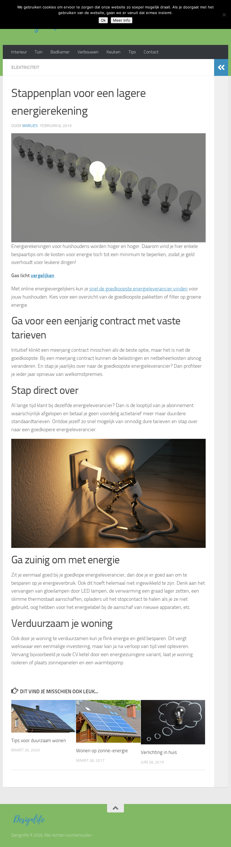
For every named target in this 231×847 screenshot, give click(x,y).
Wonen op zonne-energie (102, 750)
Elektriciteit (25, 67)
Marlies (30, 125)
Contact (151, 52)
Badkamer (60, 52)
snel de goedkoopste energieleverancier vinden (138, 289)
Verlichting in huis (159, 752)
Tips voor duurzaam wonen (38, 740)
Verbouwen (88, 52)
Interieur (19, 52)
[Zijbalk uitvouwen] (221, 67)
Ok (103, 20)
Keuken (113, 52)
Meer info (121, 20)
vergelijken (42, 275)
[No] (224, 14)
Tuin (39, 52)
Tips (132, 52)
